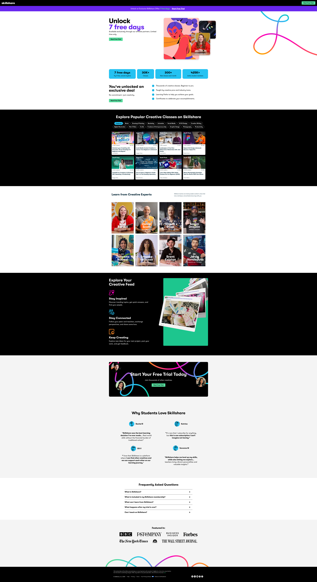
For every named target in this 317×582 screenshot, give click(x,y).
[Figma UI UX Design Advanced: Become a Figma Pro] (194, 143)
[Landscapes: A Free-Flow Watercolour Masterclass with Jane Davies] (170, 143)
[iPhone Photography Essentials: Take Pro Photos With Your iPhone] (194, 167)
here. (165, 572)
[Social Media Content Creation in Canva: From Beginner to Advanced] (146, 143)
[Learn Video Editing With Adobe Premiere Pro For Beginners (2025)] (170, 167)
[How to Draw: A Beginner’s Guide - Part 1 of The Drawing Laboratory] (146, 167)
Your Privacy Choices (146, 576)
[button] (308, 3)
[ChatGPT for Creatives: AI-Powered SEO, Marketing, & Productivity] (123, 167)
